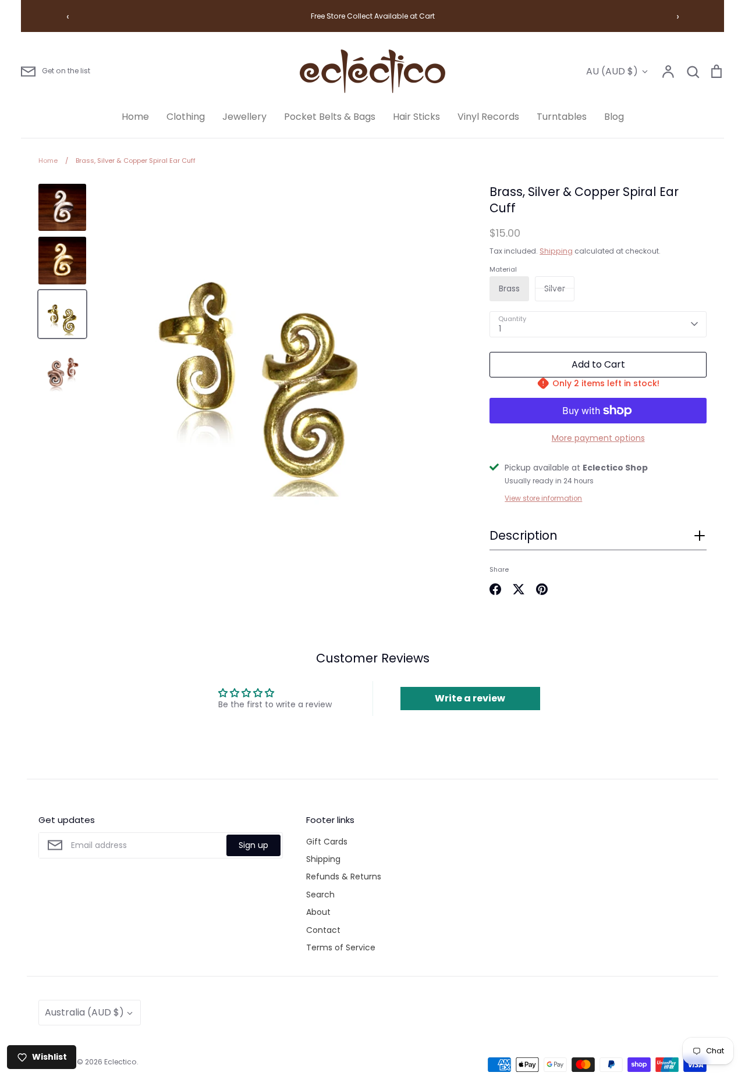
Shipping (556, 251)
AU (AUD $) (612, 71)
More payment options (598, 438)
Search (320, 894)
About (318, 912)
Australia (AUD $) (84, 1012)
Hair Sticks (416, 116)
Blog (614, 116)
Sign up (253, 845)
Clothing (185, 116)
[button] (598, 539)
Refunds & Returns (343, 876)
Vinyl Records (488, 116)
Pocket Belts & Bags (329, 116)
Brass (509, 288)
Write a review (470, 698)
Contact (323, 930)
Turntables (562, 116)
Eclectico (120, 1062)
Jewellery (244, 116)
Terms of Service (340, 947)
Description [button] (523, 535)
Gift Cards (326, 841)
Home (135, 116)
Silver (554, 288)
